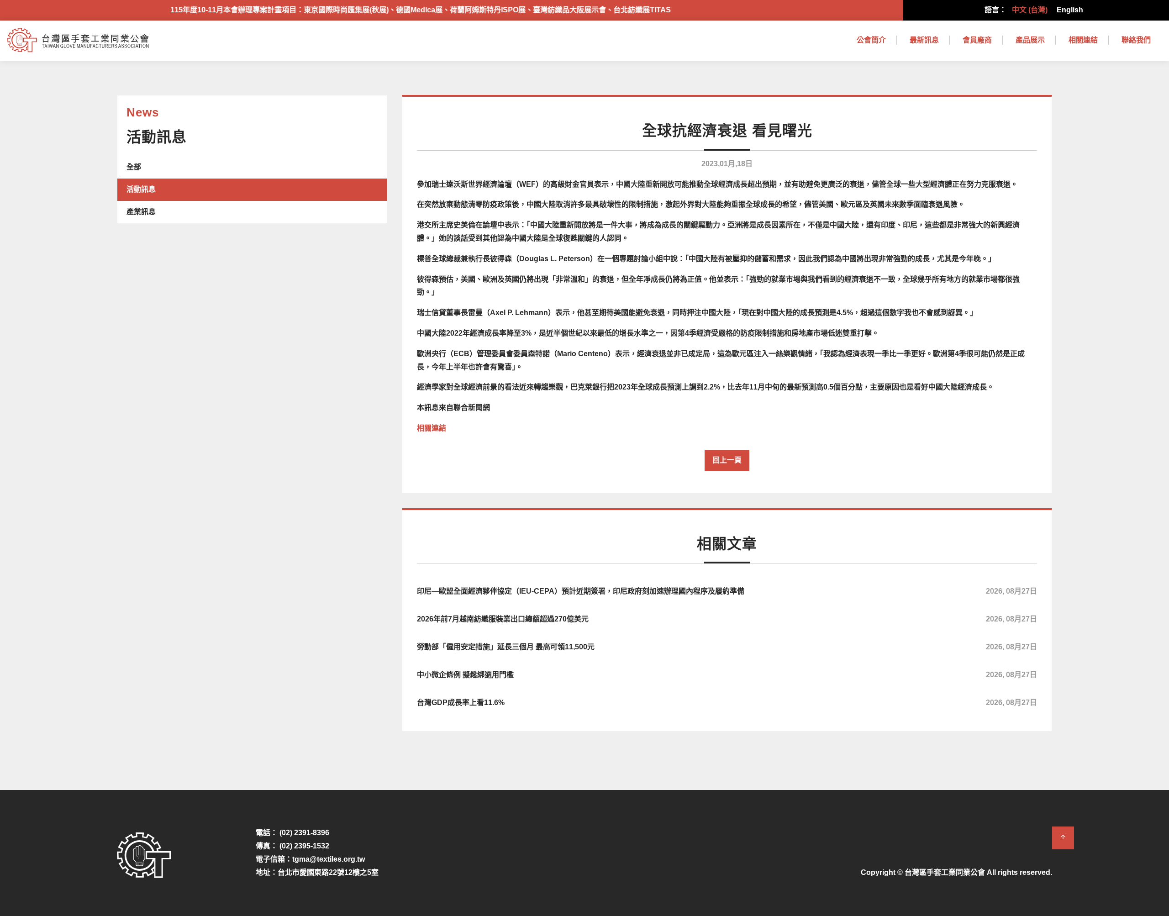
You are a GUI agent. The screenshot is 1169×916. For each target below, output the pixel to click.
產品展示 (1030, 40)
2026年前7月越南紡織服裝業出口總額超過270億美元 (727, 619)
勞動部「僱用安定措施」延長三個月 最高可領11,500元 (727, 647)
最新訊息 (924, 40)
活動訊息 (141, 189)
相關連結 (1083, 40)
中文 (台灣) (1030, 10)
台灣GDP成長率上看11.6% (727, 702)
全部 (133, 167)
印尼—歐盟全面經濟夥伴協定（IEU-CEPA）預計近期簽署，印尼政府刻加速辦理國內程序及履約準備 (727, 591)
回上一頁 (727, 460)
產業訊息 (141, 212)
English (1070, 10)
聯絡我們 (1136, 40)
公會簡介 (871, 40)
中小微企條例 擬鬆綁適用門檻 (727, 675)
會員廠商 (977, 40)
